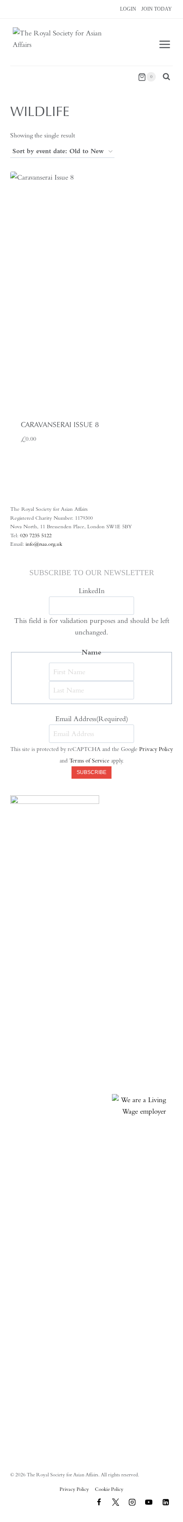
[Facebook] (99, 1502)
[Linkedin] (165, 1502)
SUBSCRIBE (91, 772)
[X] (116, 1502)
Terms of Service (89, 760)
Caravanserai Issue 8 (60, 424)
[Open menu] (164, 44)
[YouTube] (149, 1502)
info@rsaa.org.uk (44, 544)
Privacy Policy (156, 749)
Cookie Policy (109, 1489)
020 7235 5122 (35, 535)
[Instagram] (132, 1502)
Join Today (156, 9)
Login (128, 9)
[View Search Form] (166, 76)
